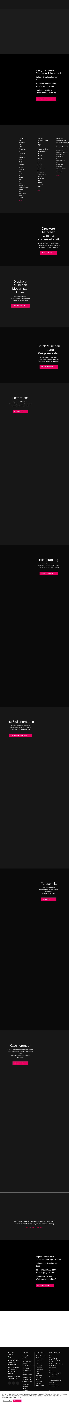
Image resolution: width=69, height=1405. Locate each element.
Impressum (52, 1391)
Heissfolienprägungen (19, 735)
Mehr (20, 200)
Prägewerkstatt (47, 366)
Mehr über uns (47, 252)
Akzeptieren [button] (17, 1401)
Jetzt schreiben (43, 1285)
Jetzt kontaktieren (44, 99)
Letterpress (18, 411)
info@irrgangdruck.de (28, 1365)
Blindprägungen (47, 573)
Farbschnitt (47, 899)
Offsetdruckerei (19, 305)
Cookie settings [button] (7, 1401)
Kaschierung (18, 1063)
